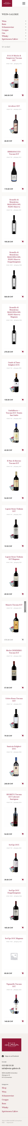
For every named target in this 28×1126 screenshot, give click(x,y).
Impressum (10, 1122)
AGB (3, 1122)
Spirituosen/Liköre (10, 39)
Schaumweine (8, 27)
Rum (4, 24)
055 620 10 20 (8, 1065)
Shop (4, 1088)
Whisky (5, 36)
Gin (3, 33)
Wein (4, 21)
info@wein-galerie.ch (11, 1068)
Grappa (5, 30)
